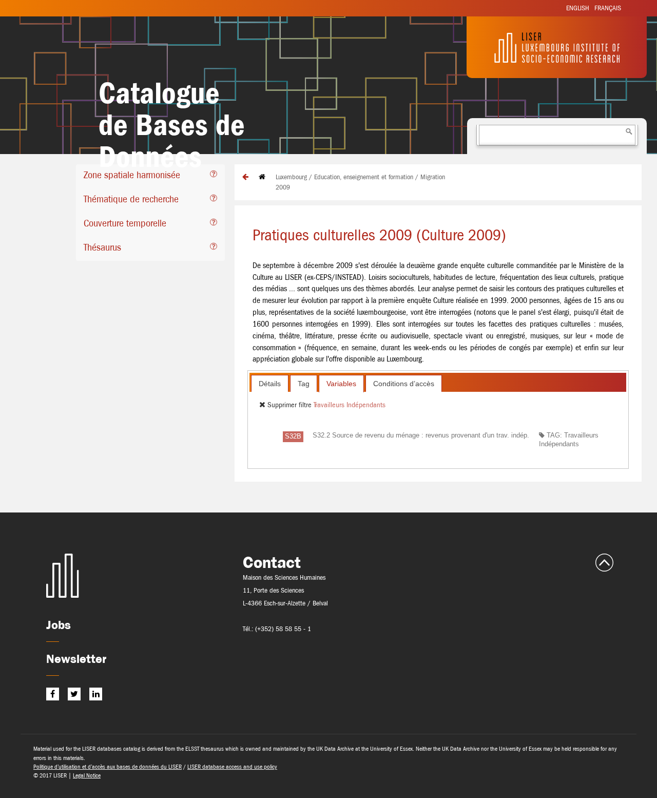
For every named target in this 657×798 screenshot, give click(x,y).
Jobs (58, 624)
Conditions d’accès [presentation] (403, 383)
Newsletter (76, 658)
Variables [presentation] (341, 383)
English (577, 8)
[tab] (150, 176)
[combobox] (557, 135)
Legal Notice (87, 775)
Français (607, 8)
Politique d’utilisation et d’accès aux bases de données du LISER (107, 766)
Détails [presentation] (270, 383)
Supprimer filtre (289, 404)
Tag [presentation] (304, 383)
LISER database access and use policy (232, 766)
